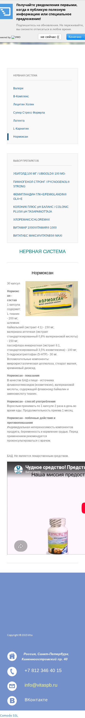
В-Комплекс (21, 96)
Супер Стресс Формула (29, 112)
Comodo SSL (9, 715)
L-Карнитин (21, 128)
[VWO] (16, 37)
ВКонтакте (36, 699)
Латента (19, 120)
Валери (18, 88)
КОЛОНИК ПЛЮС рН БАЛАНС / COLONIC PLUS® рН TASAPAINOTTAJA (41, 209)
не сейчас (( (50, 37)
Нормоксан (20, 136)
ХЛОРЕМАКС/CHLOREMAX (31, 219)
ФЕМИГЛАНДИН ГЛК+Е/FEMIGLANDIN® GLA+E (40, 197)
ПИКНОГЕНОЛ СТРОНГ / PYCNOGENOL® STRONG (41, 184)
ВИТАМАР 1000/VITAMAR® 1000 (35, 227)
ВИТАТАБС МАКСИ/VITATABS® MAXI (37, 235)
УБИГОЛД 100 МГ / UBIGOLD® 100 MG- (39, 173)
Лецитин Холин (23, 104)
